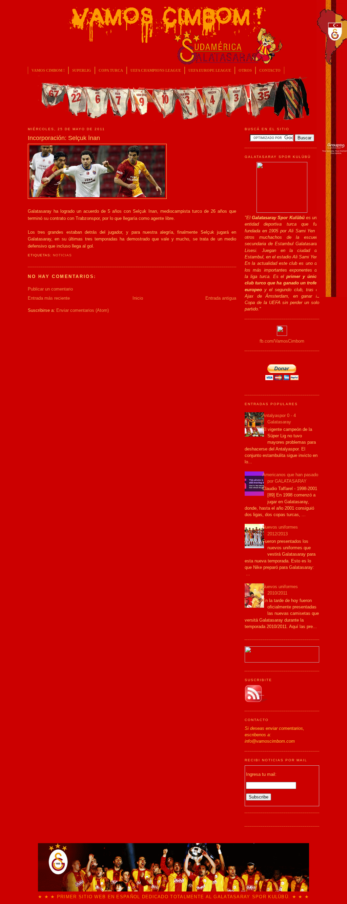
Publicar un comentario (50, 289)
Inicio (137, 298)
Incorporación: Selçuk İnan (64, 138)
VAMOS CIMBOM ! (48, 70)
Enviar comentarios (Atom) (82, 310)
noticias (62, 255)
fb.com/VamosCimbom (282, 341)
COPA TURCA (111, 70)
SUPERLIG (81, 70)
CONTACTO (270, 70)
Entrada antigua (220, 298)
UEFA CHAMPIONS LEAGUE (155, 70)
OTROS (245, 70)
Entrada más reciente (49, 298)
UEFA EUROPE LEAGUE (209, 70)
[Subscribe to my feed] (256, 700)
